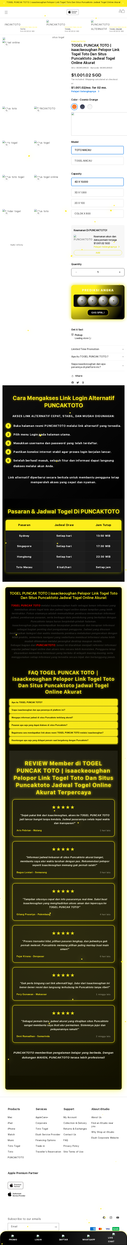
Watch (11, 1134)
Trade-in (40, 1146)
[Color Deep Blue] (82, 106)
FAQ (66, 1140)
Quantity (76, 264)
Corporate (41, 1123)
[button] (98, 349)
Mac (10, 1117)
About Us (96, 1117)
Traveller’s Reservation (48, 1151)
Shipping (89, 79)
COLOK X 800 (82, 213)
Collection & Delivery (75, 1123)
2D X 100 (79, 203)
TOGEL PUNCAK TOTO (25, 605)
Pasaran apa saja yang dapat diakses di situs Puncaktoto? (39, 725)
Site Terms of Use (73, 1151)
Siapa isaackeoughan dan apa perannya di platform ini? (38, 710)
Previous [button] (4, 3)
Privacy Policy (71, 1146)
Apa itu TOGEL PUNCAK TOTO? (27, 702)
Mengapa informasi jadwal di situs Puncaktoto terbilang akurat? (42, 717)
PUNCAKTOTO (45, 645)
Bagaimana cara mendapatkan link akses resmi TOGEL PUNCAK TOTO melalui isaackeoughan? (57, 733)
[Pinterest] (83, 383)
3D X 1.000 (80, 192)
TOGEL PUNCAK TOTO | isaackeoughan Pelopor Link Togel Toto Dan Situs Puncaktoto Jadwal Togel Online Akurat (63, 3)
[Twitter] (78, 383)
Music (11, 1140)
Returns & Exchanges (75, 1129)
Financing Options (46, 1140)
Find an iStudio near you (102, 1125)
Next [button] (123, 3)
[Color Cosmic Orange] (74, 107)
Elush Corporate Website (105, 1138)
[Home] (57, 24)
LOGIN (38, 1239)
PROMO (13, 1239)
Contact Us (70, 1134)
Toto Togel (14, 1146)
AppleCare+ (42, 1117)
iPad (10, 1123)
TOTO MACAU (83, 150)
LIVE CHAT (111, 1239)
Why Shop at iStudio (102, 1132)
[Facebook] (73, 383)
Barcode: (95, 68)
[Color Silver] (89, 106)
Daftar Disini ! (63, 4)
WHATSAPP (88, 1239)
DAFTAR (63, 1239)
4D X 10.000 (81, 181)
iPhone (11, 1129)
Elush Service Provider (48, 1134)
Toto (10, 1151)
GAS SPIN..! (98, 312)
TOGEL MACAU (83, 160)
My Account (70, 1117)
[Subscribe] (55, 1227)
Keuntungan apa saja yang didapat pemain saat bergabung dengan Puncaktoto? (50, 740)
